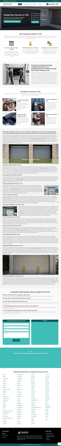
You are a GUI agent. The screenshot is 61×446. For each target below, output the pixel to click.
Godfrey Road (20, 376)
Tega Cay (33, 423)
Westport (47, 409)
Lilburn (19, 387)
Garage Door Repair (49, 433)
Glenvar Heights (20, 374)
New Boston (19, 409)
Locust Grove (20, 392)
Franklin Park (5, 416)
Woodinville (47, 387)
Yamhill (47, 414)
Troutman (47, 378)
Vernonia (47, 385)
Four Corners (5, 414)
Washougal (47, 391)
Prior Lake (33, 376)
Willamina (47, 394)
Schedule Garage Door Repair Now (12, 21)
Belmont (4, 392)
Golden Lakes (20, 380)
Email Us (5, 433)
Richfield (33, 383)
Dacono (4, 403)
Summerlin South (34, 414)
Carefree (4, 401)
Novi (18, 420)
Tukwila (47, 380)
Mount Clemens (20, 405)
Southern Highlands (35, 400)
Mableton (19, 400)
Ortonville (19, 423)
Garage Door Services (26, 4)
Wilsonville (47, 396)
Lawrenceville (20, 385)
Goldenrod (19, 381)
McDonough (19, 403)
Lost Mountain (20, 396)
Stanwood (33, 410)
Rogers (33, 389)
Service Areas (34, 4)
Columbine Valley (6, 398)
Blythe (4, 394)
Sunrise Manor (34, 416)
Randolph (33, 381)
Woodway (47, 389)
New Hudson (20, 412)
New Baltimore (20, 407)
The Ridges (47, 376)
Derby (4, 409)
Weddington (48, 405)
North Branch (20, 414)
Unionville (47, 381)
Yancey (47, 416)
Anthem (4, 376)
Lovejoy (19, 398)
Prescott (33, 378)
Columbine (5, 396)
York (46, 418)
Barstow (4, 387)
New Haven (19, 410)
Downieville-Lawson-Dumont (7, 410)
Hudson (19, 383)
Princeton (33, 374)
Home (20, 4)
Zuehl (47, 420)
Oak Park (19, 421)
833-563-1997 (53, 4)
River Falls (33, 392)
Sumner (33, 420)
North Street (19, 416)
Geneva (4, 420)
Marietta (19, 401)
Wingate (47, 410)
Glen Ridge (5, 423)
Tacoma (33, 421)
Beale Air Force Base (6, 389)
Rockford (33, 387)
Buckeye (4, 383)
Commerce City (5, 400)
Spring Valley (34, 409)
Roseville (33, 394)
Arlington (4, 380)
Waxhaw (47, 403)
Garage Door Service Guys (30, 444)
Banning (4, 385)
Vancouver (47, 383)
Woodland (47, 400)
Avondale (4, 381)
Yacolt (47, 412)
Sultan (33, 418)
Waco (47, 401)
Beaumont (5, 391)
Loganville (19, 394)
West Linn (47, 392)
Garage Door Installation (50, 435)
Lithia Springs (20, 389)
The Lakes (47, 374)
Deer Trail (4, 405)
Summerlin (33, 412)
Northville (19, 418)
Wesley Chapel (48, 407)
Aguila (4, 374)
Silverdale (33, 401)
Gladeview (5, 421)
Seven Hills (33, 398)
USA (57, 1)
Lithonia (19, 391)
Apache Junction (6, 378)
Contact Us (40, 4)
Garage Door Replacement (50, 436)
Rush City (33, 396)
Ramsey (33, 380)
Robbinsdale (34, 385)
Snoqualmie (33, 405)
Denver (4, 407)
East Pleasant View (6, 412)
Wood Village (48, 398)
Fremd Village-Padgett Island (8, 418)
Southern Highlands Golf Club (36, 407)
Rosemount (33, 391)
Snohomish (33, 403)
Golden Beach (20, 378)
